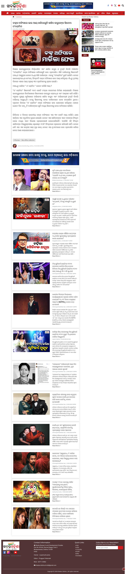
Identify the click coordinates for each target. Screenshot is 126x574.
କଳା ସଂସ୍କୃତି (70, 13)
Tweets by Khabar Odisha (90, 17)
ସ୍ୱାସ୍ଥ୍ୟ (115, 13)
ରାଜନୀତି (34, 13)
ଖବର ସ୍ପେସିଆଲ (90, 13)
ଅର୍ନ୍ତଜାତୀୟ (26, 13)
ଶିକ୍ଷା (108, 13)
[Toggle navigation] (123, 5)
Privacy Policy (6, 555)
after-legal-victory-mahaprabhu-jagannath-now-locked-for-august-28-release (64, 497)
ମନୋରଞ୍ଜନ (47, 13)
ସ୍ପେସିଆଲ (79, 13)
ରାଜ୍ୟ (12, 13)
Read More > (56, 191)
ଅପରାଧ (55, 13)
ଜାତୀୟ (18, 13)
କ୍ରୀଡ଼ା (40, 13)
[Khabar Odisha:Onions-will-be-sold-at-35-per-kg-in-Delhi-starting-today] (88, 26)
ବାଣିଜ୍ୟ (62, 13)
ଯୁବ (98, 13)
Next (124, 13)
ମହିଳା (103, 13)
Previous (120, 13)
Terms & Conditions (16, 555)
